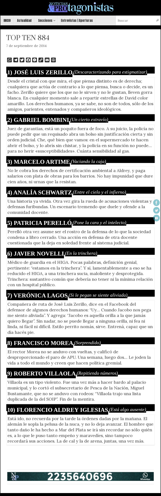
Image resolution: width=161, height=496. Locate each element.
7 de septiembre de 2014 (26, 45)
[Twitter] (156, 210)
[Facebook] (156, 202)
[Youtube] (156, 218)
